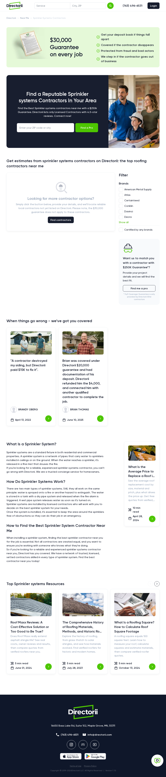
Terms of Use (75, 766)
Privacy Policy (90, 766)
